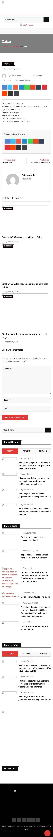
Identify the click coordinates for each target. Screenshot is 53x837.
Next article (44, 160)
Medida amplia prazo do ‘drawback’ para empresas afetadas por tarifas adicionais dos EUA (34, 465)
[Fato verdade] (26, 76)
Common (43, 451)
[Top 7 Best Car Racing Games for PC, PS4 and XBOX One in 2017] (10, 557)
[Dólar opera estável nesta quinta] (10, 595)
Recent (10, 451)
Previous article (10, 160)
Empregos (15, 46)
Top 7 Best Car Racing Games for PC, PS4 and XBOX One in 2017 (34, 558)
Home (5, 46)
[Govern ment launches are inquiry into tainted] (10, 539)
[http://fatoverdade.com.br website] (24, 76)
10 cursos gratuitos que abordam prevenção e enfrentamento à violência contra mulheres (33, 481)
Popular (26, 451)
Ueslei (26, 829)
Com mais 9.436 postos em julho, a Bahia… (23, 237)
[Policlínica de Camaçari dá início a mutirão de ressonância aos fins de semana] (9, 510)
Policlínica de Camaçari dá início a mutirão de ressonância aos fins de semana (34, 512)
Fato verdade (28, 175)
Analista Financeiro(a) (41, 163)
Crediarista (7, 163)
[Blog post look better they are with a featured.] (10, 628)
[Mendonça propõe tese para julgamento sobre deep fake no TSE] (9, 495)
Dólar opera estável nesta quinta (35, 597)
